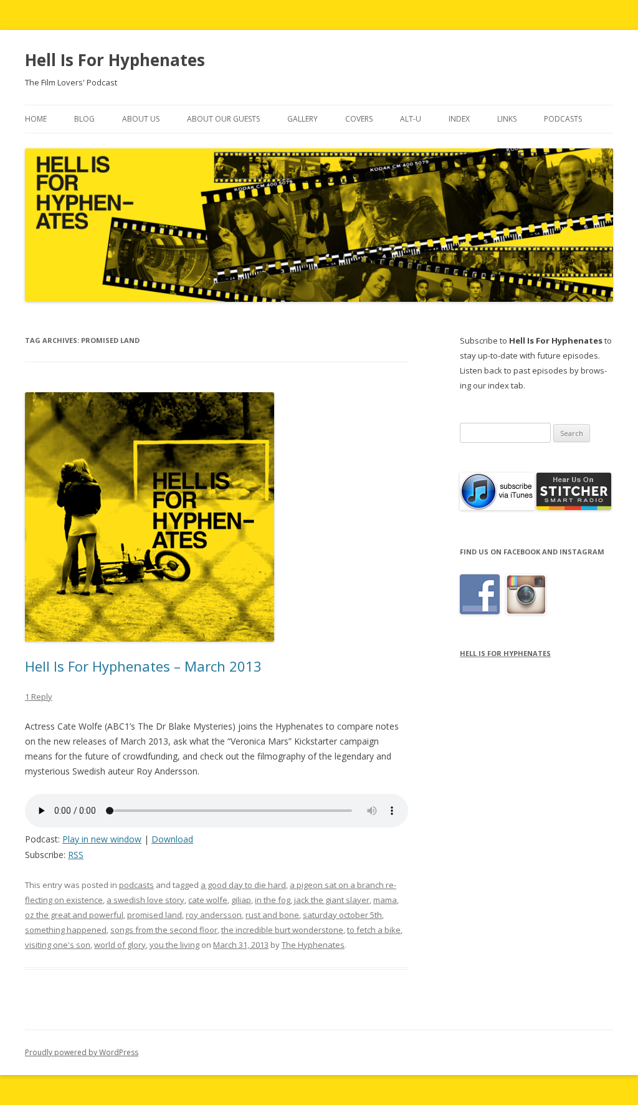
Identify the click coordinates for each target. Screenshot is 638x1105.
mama (385, 899)
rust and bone (272, 914)
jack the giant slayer (331, 899)
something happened (66, 929)
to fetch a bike (374, 929)
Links (507, 118)
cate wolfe (207, 899)
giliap (241, 899)
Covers (359, 118)
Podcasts (563, 118)
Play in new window (101, 839)
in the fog (272, 899)
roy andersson (214, 914)
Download (172, 839)
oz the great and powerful (74, 914)
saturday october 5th (342, 914)
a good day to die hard (243, 884)
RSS (75, 855)
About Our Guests (223, 118)
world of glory (120, 944)
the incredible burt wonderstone (282, 929)
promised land (154, 914)
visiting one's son (57, 944)
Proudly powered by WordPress (81, 1052)
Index (459, 118)
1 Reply (38, 696)
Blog (84, 118)
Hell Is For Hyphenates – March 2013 (143, 666)
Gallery (302, 118)
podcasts (136, 884)
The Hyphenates (313, 944)
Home (36, 118)
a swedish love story (145, 899)
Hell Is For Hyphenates (115, 60)
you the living (174, 944)
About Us (141, 118)
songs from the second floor (163, 929)
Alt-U (410, 118)
